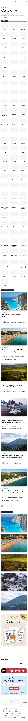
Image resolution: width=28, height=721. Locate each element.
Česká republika (5, 96)
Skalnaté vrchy (5, 266)
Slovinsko (23, 189)
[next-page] (10, 506)
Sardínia (23, 226)
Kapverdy (23, 29)
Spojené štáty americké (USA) (23, 266)
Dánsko (4, 105)
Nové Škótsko (14, 255)
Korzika (14, 114)
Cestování (4, 418)
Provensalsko (5, 134)
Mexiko (14, 266)
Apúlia (23, 217)
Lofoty (5, 170)
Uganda (23, 38)
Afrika (5, 29)
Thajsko (23, 66)
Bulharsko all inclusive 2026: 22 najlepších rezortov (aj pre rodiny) (12, 351)
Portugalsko (23, 170)
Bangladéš (5, 57)
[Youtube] (21, 663)
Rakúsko (23, 179)
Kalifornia (14, 276)
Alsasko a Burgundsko (4, 115)
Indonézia (14, 57)
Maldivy (23, 57)
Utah (5, 285)
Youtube (23, 665)
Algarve (5, 179)
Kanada (23, 245)
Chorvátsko (14, 96)
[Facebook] (3, 663)
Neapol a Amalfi (4, 226)
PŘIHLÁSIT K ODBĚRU (14, 688)
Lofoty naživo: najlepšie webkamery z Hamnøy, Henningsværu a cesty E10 (13, 421)
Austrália (5, 47)
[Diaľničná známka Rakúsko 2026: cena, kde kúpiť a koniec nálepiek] (14, 442)
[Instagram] (12, 663)
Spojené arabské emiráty (4, 66)
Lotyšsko (23, 152)
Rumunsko (5, 189)
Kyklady (5, 143)
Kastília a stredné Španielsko (4, 208)
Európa (23, 76)
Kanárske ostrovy (23, 198)
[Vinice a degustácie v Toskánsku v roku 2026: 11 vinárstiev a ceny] (14, 372)
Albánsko (5, 87)
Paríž (23, 124)
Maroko (5, 38)
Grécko (13, 134)
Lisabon (14, 179)
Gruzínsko (14, 143)
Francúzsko (23, 105)
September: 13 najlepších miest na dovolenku (12, 315)
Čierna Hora (23, 96)
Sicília (5, 236)
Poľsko (14, 170)
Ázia (14, 47)
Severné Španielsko (23, 208)
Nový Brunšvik (23, 255)
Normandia (23, 114)
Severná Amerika (4, 245)
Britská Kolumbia (5, 256)
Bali (23, 47)
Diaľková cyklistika (14, 77)
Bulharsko (23, 87)
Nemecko (14, 161)
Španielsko (5, 198)
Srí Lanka (14, 66)
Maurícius (14, 38)
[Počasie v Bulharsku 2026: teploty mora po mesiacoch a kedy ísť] (14, 477)
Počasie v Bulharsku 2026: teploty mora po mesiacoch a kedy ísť (12, 492)
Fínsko (14, 105)
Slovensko (14, 189)
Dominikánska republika (14, 245)
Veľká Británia (23, 236)
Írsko (5, 152)
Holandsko (23, 143)
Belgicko (14, 87)
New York (23, 276)
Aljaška (4, 276)
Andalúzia (14, 198)
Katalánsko (14, 207)
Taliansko (14, 217)
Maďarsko (5, 161)
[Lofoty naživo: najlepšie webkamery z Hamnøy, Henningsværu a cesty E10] (14, 407)
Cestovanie (5, 312)
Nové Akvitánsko (4, 124)
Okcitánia (14, 124)
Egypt (14, 29)
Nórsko (23, 161)
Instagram (14, 665)
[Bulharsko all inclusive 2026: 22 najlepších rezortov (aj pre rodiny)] (14, 336)
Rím (14, 226)
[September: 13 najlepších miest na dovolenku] (14, 301)
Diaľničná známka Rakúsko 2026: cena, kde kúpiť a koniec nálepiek (12, 456)
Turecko (5, 76)
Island (14, 152)
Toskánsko (14, 236)
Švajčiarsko (4, 217)
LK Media (18, 701)
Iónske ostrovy (23, 134)
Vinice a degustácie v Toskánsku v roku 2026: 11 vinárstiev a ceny (12, 386)
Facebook (5, 665)
